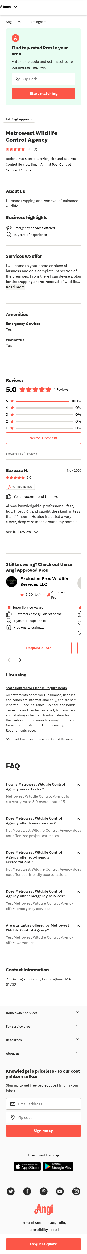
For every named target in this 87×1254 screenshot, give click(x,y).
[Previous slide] (9, 660)
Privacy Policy (55, 1222)
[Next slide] (20, 660)
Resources (14, 1040)
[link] (39, 604)
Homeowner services (21, 1013)
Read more (15, 286)
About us (13, 1053)
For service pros (18, 1026)
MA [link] (20, 22)
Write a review (43, 438)
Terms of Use (31, 1222)
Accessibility (43, 1229)
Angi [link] (9, 22)
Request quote (38, 647)
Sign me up (44, 1130)
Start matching (44, 93)
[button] (9, 660)
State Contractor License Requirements (36, 688)
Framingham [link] (37, 22)
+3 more (25, 170)
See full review (18, 532)
